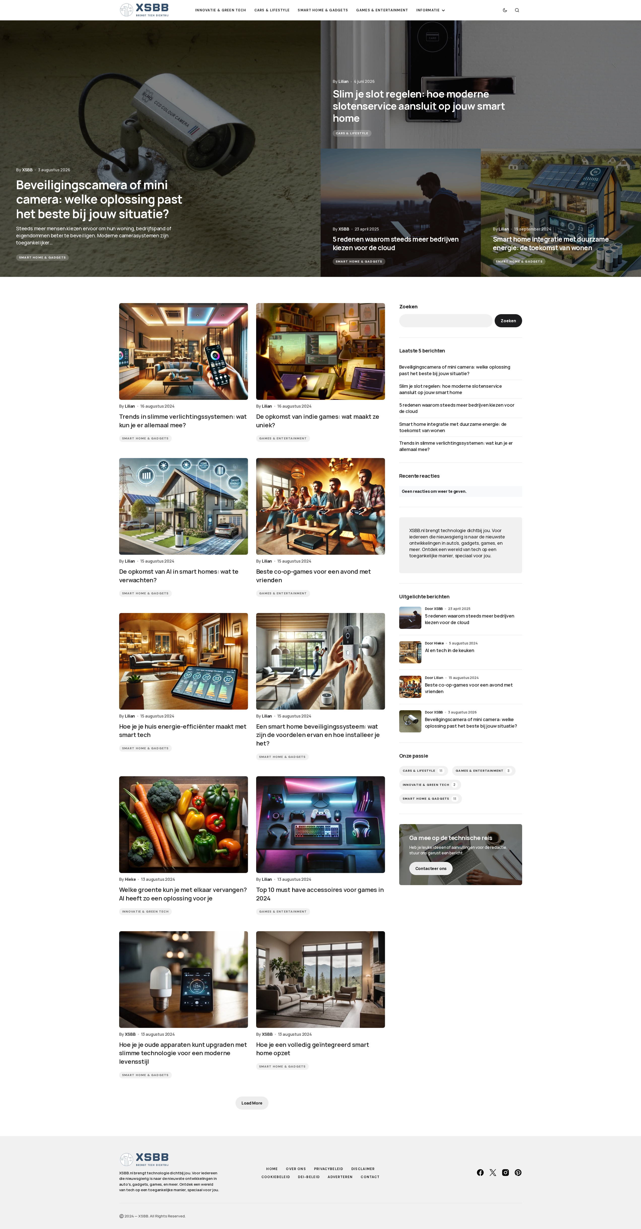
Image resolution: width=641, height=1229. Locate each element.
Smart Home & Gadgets (42, 257)
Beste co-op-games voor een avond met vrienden (469, 688)
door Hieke (434, 643)
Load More (252, 1103)
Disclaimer (363, 1169)
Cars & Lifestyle (352, 133)
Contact (370, 1177)
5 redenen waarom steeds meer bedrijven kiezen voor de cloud (457, 408)
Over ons (296, 1169)
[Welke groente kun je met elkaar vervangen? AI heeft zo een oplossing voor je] (183, 824)
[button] (505, 10)
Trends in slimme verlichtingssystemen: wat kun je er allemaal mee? (456, 446)
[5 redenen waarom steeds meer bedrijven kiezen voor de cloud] (401, 213)
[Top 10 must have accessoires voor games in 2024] (320, 824)
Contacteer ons (431, 868)
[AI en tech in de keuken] (410, 652)
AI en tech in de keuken (449, 650)
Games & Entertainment (283, 438)
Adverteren (340, 1177)
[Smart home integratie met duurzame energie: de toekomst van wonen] (561, 213)
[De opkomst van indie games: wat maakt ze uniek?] (320, 351)
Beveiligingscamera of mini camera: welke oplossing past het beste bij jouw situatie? (454, 370)
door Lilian (434, 677)
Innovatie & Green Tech (145, 912)
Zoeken (408, 306)
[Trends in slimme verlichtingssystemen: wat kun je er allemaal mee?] (183, 351)
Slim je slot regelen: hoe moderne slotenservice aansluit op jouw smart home (450, 389)
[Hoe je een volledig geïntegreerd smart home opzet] (320, 979)
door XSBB (434, 608)
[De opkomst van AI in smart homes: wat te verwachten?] (183, 506)
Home (272, 1169)
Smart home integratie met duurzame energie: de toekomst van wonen (453, 427)
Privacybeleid (328, 1169)
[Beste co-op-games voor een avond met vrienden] (320, 506)
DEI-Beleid (309, 1177)
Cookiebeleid (275, 1177)
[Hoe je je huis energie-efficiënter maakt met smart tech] (183, 661)
